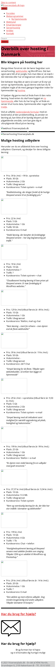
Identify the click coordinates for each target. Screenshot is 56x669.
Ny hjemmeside (19, 19)
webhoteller (21, 71)
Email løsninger (13, 24)
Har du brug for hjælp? (18, 614)
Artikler (9, 30)
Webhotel (11, 22)
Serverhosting (13, 27)
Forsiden (10, 13)
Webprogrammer (14, 16)
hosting (21, 90)
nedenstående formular (27, 111)
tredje (4, 106)
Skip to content (8, 2)
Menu (4, 8)
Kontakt (10, 33)
